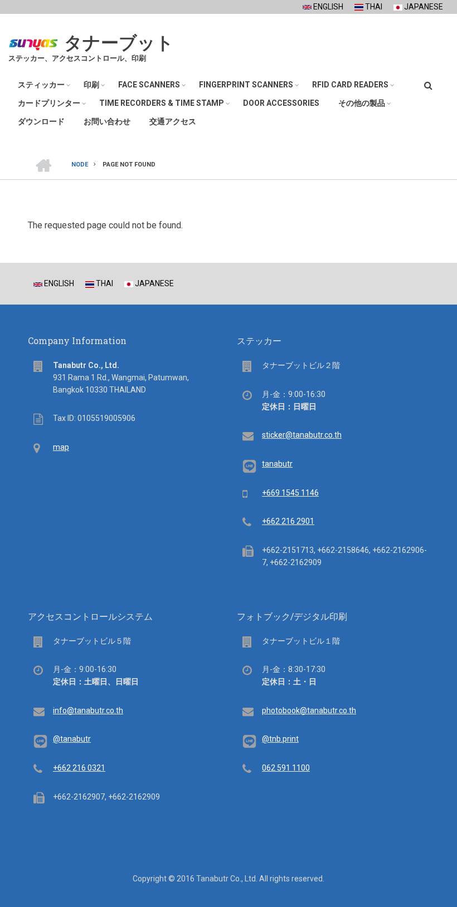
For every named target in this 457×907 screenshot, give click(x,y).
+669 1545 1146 (290, 492)
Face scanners (149, 84)
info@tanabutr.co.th (88, 710)
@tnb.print (280, 738)
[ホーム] (33, 41)
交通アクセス (172, 121)
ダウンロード (41, 121)
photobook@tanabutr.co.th (309, 710)
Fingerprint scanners (246, 84)
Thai (372, 7)
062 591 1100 (286, 767)
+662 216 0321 (79, 767)
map (61, 447)
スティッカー (41, 84)
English (327, 7)
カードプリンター (49, 103)
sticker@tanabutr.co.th (302, 434)
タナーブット (119, 42)
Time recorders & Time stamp (161, 103)
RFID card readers (350, 84)
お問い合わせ (107, 121)
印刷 (91, 84)
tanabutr (277, 463)
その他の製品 (361, 103)
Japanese (422, 7)
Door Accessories (281, 103)
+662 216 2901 (288, 521)
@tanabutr (72, 738)
